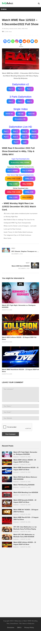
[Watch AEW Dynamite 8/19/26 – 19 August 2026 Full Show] (7, 503)
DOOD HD (9, 113)
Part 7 (24, 136)
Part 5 (6, 136)
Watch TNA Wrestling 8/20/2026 (23, 485)
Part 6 (15, 136)
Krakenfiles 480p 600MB (20, 162)
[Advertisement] (17, 581)
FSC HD (20, 113)
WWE (19, 28)
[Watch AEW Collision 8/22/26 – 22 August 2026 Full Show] (7, 462)
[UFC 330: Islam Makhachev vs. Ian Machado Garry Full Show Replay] (7, 529)
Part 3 (29, 89)
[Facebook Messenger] (32, 41)
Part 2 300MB (27, 170)
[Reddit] (24, 41)
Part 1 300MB (13, 170)
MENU (4, 9)
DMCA (19, 627)
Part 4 (34, 131)
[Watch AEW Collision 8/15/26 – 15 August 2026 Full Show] (7, 544)
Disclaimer (10, 627)
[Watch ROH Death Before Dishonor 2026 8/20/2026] (7, 479)
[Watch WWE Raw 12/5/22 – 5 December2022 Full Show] (20, 292)
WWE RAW (24, 28)
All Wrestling (5, 28)
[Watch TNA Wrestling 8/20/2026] (7, 487)
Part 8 (34, 136)
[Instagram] (16, 41)
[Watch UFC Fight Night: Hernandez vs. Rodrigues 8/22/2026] (7, 454)
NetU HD (31, 113)
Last (24, 142)
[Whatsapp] (13, 41)
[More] (36, 41)
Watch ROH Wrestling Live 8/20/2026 (25, 492)
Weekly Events (13, 28)
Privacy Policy (29, 627)
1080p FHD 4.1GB (13, 178)
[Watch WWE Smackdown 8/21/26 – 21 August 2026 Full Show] (7, 471)
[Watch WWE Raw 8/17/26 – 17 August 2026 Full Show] (7, 520)
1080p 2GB (29, 178)
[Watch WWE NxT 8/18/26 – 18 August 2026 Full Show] (7, 512)
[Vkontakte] (20, 41)
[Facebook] (5, 41)
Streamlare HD (20, 119)
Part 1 (11, 89)
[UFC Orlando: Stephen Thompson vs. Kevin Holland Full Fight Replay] (20, 251)
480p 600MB (27, 184)
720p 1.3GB (13, 184)
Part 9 (16, 142)
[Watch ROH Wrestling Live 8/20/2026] (7, 495)
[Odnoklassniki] (28, 41)
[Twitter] (9, 41)
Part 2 (20, 89)
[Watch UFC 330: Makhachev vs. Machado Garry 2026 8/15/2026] (7, 537)
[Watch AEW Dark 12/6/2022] (20, 265)
